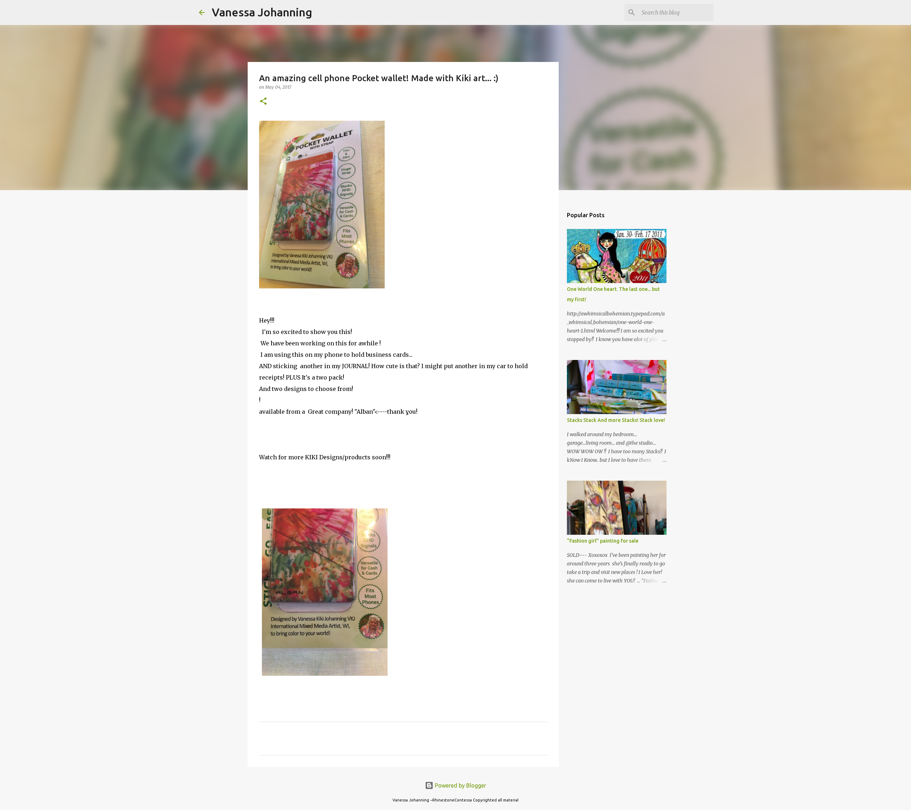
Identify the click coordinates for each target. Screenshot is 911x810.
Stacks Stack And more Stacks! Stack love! (616, 420)
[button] (263, 101)
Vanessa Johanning (262, 12)
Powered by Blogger (459, 785)
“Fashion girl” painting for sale (602, 541)
